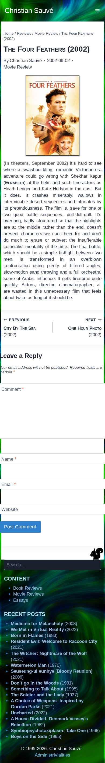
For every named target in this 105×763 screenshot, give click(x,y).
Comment (12, 389)
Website (9, 509)
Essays (20, 600)
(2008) (44, 623)
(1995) (44, 689)
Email (8, 484)
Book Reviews (27, 588)
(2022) (44, 629)
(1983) (34, 635)
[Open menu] (98, 10)
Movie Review (18, 67)
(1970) (36, 665)
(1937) (44, 694)
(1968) (55, 730)
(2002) (20, 327)
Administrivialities (52, 755)
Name (8, 459)
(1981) (42, 683)
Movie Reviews (28, 594)
